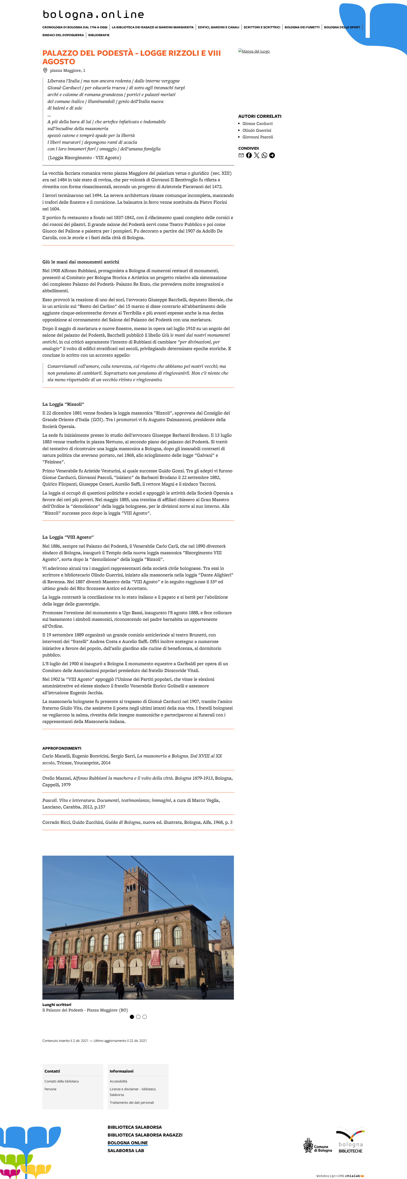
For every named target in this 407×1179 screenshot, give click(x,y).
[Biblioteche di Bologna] (350, 1140)
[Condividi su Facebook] (249, 155)
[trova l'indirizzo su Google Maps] (45, 70)
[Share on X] (257, 155)
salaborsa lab (126, 1151)
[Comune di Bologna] (318, 1146)
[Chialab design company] (341, 1172)
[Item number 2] (138, 1017)
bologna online (128, 1143)
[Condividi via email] (241, 155)
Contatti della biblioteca (62, 1081)
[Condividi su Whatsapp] (264, 155)
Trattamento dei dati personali (132, 1102)
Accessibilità (118, 1081)
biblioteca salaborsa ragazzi (145, 1135)
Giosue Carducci (258, 123)
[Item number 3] (144, 1017)
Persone (50, 1088)
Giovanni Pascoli (258, 136)
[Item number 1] (132, 1017)
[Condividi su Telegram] (272, 155)
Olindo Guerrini (257, 130)
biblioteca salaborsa (135, 1127)
